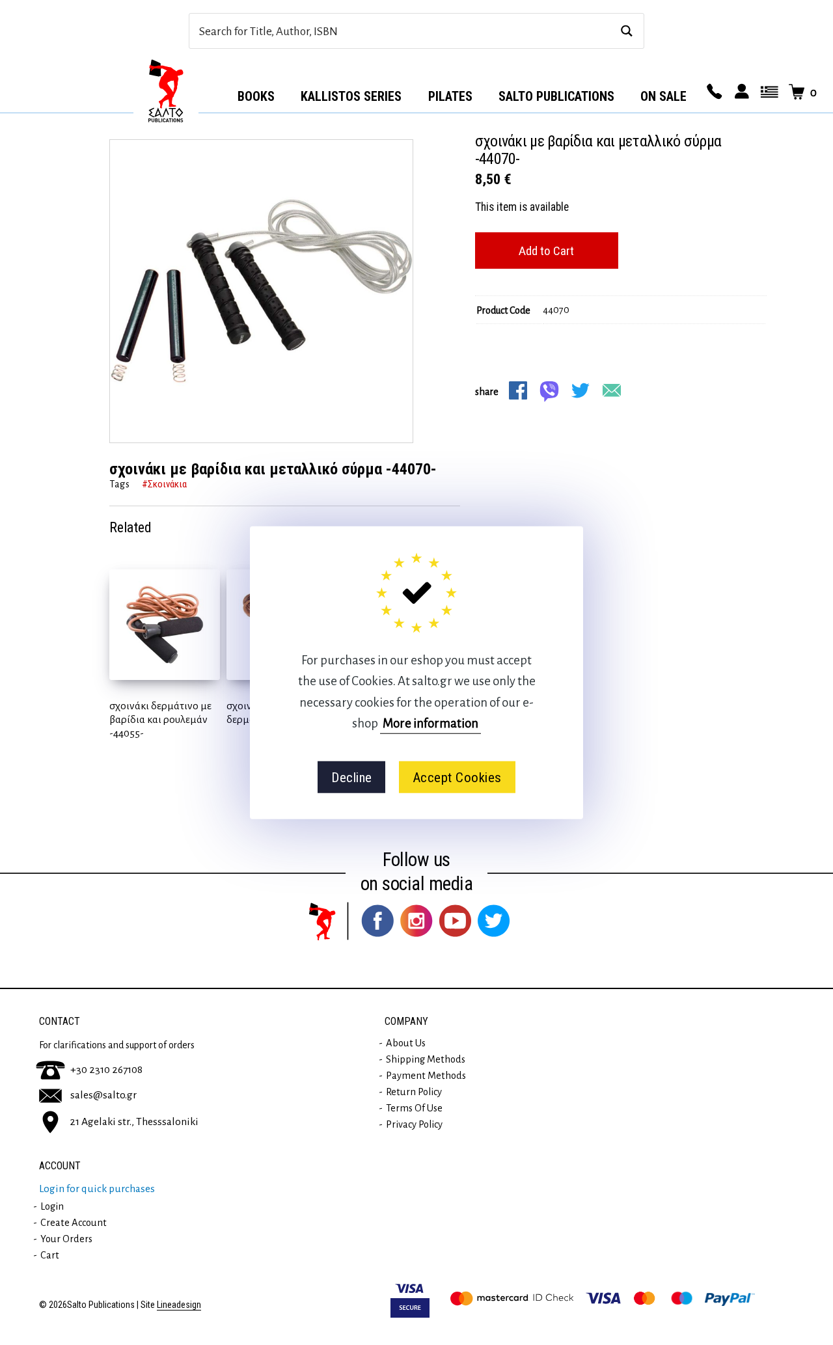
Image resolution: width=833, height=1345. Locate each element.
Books (256, 96)
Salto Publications (556, 96)
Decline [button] (351, 777)
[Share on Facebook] (518, 390)
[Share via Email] (611, 390)
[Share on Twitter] (580, 390)
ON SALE (663, 96)
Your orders (66, 1239)
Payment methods (426, 1075)
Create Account (73, 1222)
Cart (49, 1255)
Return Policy (414, 1092)
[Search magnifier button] (626, 31)
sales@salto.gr (103, 1095)
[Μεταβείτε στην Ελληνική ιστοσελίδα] (767, 92)
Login (52, 1206)
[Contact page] (713, 92)
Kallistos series (351, 96)
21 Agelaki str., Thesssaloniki (134, 1122)
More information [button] (430, 723)
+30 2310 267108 (106, 1070)
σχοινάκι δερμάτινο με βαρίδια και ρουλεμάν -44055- (160, 719)
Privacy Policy (414, 1124)
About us (406, 1043)
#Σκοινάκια (164, 484)
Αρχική (165, 91)
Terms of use (414, 1108)
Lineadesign (179, 1305)
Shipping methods (425, 1059)
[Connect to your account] (740, 92)
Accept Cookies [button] (457, 777)
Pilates (450, 96)
